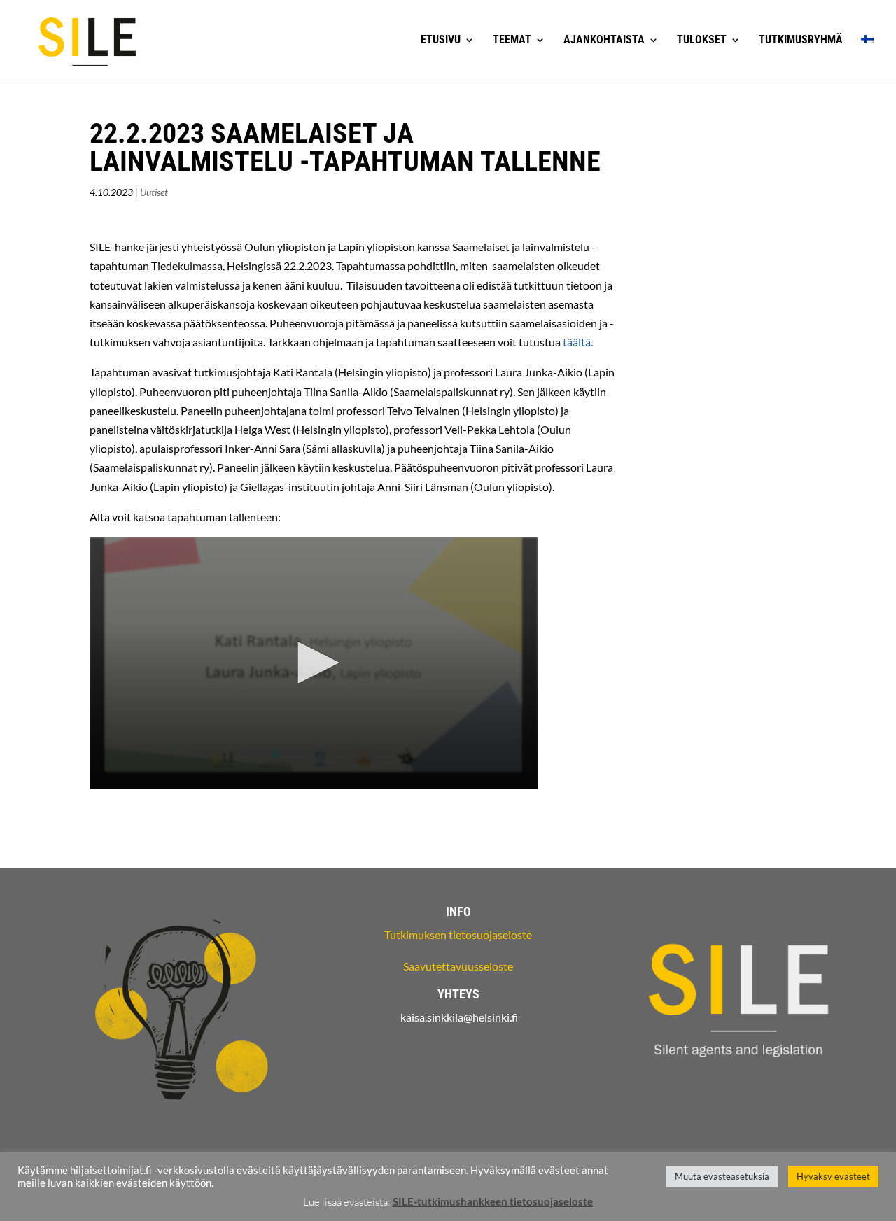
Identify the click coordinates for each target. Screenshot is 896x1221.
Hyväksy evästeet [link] (833, 1176)
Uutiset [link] (154, 192)
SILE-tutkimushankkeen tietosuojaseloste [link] (493, 1201)
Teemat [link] (512, 40)
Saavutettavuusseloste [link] (458, 966)
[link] (87, 38)
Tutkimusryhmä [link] (801, 40)
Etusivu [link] (441, 40)
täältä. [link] (578, 341)
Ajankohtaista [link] (604, 40)
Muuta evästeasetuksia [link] (722, 1176)
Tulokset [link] (702, 40)
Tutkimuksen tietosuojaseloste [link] (458, 934)
